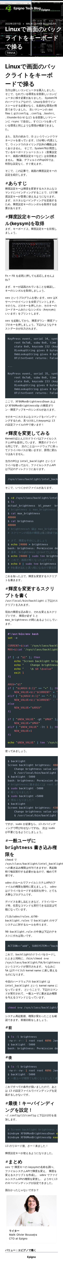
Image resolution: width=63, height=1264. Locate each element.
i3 (32, 136)
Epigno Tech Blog (27, 8)
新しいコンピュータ (24, 90)
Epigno (45, 9)
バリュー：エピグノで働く (20, 1250)
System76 (51, 97)
